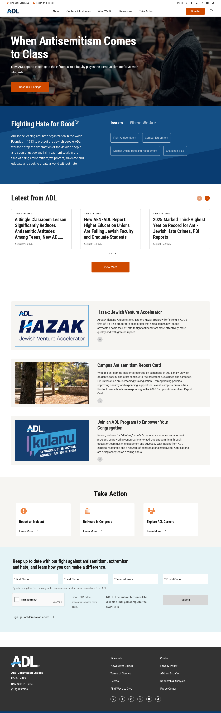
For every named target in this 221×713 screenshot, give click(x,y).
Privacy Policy (168, 666)
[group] (110, 229)
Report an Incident (45, 3)
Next (207, 198)
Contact (164, 658)
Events (114, 681)
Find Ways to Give (121, 688)
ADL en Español (169, 673)
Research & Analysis (172, 681)
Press (180, 3)
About (56, 11)
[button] (211, 11)
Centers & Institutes (78, 11)
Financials (116, 658)
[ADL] (13, 12)
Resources (125, 11)
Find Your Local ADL (19, 3)
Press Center (168, 688)
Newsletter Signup (121, 666)
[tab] (116, 123)
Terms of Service (120, 673)
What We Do (105, 11)
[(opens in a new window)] (113, 699)
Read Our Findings (30, 87)
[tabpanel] (160, 144)
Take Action (146, 11)
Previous (199, 198)
